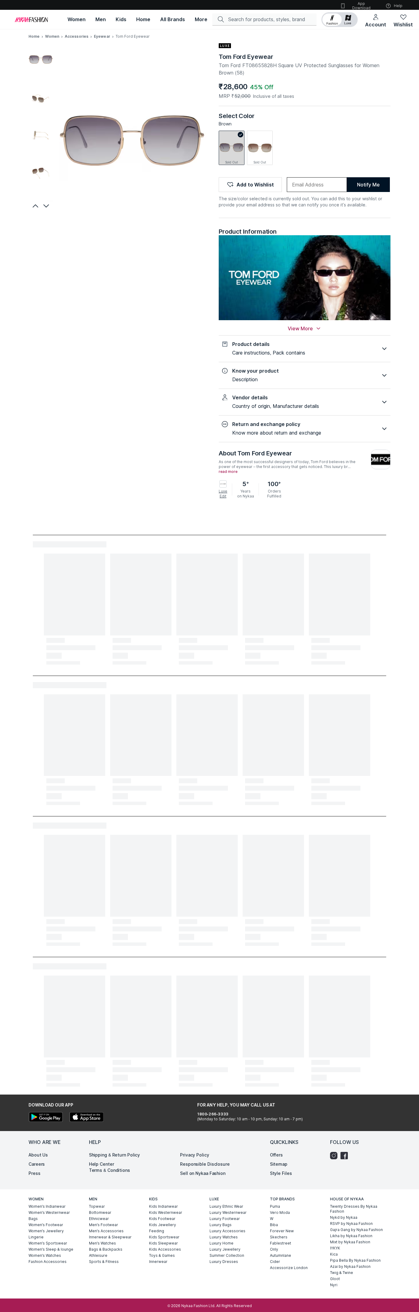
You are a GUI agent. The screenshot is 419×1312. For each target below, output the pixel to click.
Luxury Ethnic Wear (226, 1206)
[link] (231, 148)
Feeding (156, 1231)
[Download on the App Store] (86, 1118)
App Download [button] (361, 5)
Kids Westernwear (165, 1212)
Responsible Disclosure (205, 1164)
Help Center (101, 1164)
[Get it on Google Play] (46, 1118)
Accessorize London (289, 1267)
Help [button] (398, 5)
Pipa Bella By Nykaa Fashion (355, 1260)
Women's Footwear (46, 1224)
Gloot (335, 1278)
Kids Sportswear (164, 1237)
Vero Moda (280, 1212)
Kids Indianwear (163, 1206)
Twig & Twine (341, 1272)
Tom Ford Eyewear (246, 56)
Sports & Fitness (104, 1261)
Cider (275, 1261)
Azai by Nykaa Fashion (350, 1266)
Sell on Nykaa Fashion (202, 1173)
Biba (274, 1224)
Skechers (278, 1237)
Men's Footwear (103, 1224)
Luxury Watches (224, 1237)
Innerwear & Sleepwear (110, 1237)
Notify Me (368, 185)
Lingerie (36, 1237)
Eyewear (102, 36)
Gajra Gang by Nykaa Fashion (356, 1229)
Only (274, 1249)
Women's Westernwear (49, 1212)
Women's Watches (45, 1255)
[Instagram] (335, 1155)
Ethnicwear (99, 1218)
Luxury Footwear (225, 1218)
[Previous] (35, 205)
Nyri (333, 1285)
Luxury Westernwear (228, 1212)
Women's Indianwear (47, 1206)
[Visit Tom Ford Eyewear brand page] (380, 459)
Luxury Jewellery (225, 1249)
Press (34, 1173)
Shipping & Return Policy (114, 1154)
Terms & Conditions (109, 1170)
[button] (339, 19)
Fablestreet (280, 1243)
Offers (276, 1154)
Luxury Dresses (224, 1261)
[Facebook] (345, 1155)
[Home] (31, 19)
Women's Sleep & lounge (51, 1249)
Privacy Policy (194, 1154)
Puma (275, 1206)
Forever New (282, 1231)
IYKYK (335, 1248)
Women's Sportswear (48, 1243)
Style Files (281, 1173)
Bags (33, 1218)
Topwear (97, 1206)
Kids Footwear (162, 1218)
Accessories (76, 36)
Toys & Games (162, 1255)
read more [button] (228, 472)
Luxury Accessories (227, 1231)
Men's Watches (102, 1243)
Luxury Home (221, 1243)
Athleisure (98, 1255)
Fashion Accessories (48, 1261)
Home (34, 36)
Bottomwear (100, 1212)
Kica (334, 1254)
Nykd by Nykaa (343, 1217)
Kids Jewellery (162, 1224)
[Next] (47, 205)
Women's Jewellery (46, 1231)
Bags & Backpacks (105, 1249)
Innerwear (158, 1261)
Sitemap (278, 1164)
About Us (38, 1154)
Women (52, 36)
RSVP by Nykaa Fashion (351, 1223)
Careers (37, 1164)
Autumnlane (280, 1255)
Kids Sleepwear (163, 1243)
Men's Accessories (106, 1231)
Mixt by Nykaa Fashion (350, 1242)
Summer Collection (227, 1255)
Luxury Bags (221, 1224)
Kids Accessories (165, 1249)
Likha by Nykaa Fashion (351, 1235)
